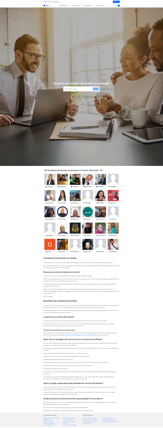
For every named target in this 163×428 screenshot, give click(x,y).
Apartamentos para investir (48, 421)
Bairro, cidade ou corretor (71, 89)
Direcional (86, 335)
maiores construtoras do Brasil (72, 335)
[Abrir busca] (119, 6)
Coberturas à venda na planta (49, 423)
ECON (94, 335)
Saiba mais (56, 2)
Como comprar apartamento (48, 425)
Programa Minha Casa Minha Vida (109, 419)
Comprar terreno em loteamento (69, 421)
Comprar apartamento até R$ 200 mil (90, 419)
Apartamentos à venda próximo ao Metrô (51, 418)
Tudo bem (116, 1)
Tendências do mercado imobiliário (69, 425)
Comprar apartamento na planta (69, 418)
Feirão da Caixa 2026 (87, 423)
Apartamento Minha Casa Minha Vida (90, 418)
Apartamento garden (47, 419)
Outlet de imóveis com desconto (109, 418)
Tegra (90, 335)
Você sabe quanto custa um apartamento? (111, 421)
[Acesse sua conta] (116, 5)
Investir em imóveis (66, 423)
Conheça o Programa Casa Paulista (89, 421)
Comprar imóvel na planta (68, 419)
